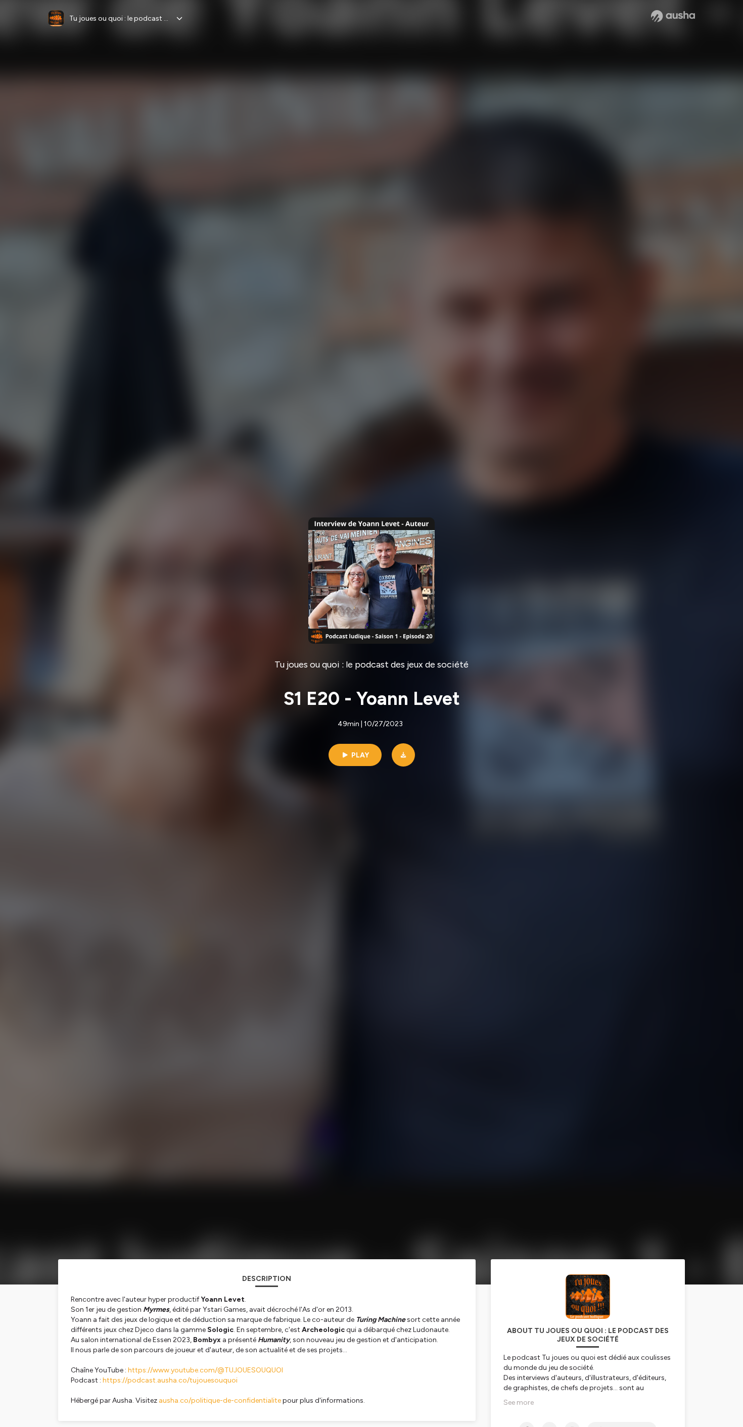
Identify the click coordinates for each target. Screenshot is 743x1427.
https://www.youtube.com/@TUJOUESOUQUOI (205, 1370)
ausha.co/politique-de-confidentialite (220, 1400)
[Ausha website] (673, 16)
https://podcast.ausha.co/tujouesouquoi (170, 1380)
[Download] (403, 755)
